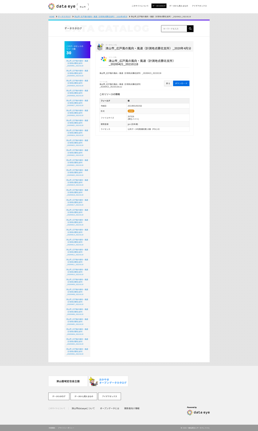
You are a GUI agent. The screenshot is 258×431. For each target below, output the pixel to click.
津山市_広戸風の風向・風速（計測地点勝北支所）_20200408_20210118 (77, 291)
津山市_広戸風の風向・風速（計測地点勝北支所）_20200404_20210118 (77, 331)
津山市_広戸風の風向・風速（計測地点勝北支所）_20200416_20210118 (77, 212)
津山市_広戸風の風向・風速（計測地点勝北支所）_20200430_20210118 (77, 73)
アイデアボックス (109, 396)
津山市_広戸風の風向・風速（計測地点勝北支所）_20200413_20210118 (77, 242)
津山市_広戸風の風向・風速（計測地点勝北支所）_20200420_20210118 (77, 172)
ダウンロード (181, 83)
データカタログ (64, 16)
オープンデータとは (109, 408)
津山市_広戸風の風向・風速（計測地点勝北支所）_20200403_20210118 (77, 341)
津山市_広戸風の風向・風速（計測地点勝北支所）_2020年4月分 (100, 16)
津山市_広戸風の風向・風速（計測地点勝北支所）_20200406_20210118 (77, 311)
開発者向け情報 (131, 408)
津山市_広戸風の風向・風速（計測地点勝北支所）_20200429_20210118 (77, 83)
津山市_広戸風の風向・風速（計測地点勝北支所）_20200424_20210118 (77, 132)
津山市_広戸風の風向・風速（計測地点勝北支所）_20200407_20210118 (77, 301)
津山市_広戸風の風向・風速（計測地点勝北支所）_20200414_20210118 (77, 232)
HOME (52, 16)
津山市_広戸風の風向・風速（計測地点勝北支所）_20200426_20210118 (77, 113)
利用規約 (52, 428)
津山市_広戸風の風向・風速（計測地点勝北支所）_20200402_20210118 (77, 351)
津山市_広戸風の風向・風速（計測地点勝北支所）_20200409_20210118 (77, 282)
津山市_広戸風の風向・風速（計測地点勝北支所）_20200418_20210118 (77, 192)
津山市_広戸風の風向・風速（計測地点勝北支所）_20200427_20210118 (77, 103)
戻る (168, 83)
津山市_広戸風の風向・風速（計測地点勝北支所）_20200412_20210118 (77, 252)
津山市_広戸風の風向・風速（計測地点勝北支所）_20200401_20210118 (77, 63)
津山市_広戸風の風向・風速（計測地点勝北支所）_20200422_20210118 (77, 152)
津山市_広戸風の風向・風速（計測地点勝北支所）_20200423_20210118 (77, 142)
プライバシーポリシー (66, 428)
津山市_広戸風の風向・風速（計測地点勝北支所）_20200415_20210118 (77, 222)
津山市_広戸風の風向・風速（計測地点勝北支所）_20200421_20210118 (77, 162)
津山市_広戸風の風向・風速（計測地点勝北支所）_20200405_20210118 (77, 321)
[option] (68, 381)
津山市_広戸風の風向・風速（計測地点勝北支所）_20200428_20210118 (77, 93)
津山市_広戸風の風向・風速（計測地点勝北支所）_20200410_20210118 (77, 272)
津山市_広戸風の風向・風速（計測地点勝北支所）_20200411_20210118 (77, 262)
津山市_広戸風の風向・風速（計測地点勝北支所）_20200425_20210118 (77, 122)
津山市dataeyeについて (83, 408)
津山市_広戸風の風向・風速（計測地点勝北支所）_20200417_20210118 (77, 202)
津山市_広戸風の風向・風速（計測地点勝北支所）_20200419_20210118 (77, 182)
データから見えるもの (83, 396)
